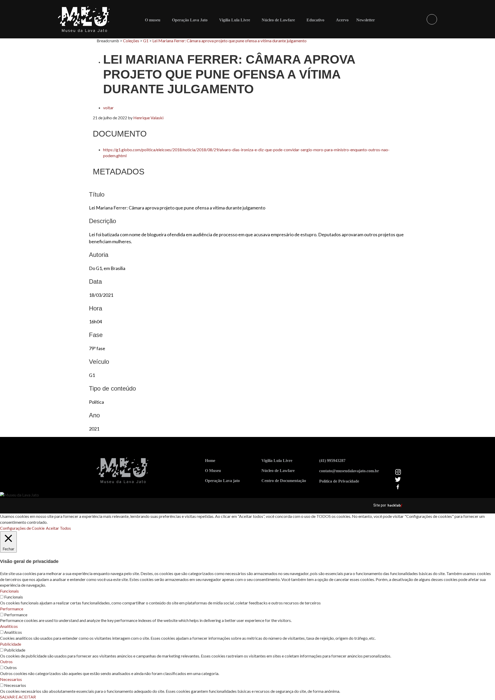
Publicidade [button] (10, 644)
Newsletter (365, 20)
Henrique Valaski (148, 117)
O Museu (213, 470)
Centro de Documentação (283, 480)
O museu (152, 20)
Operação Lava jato (222, 480)
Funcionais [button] (9, 590)
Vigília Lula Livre (234, 20)
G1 (145, 40)
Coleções (131, 40)
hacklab (394, 505)
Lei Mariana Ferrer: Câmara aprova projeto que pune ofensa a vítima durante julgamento (229, 40)
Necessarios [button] (11, 679)
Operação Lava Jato (190, 20)
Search (432, 19)
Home (210, 460)
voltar (108, 107)
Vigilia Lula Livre (276, 460)
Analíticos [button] (9, 626)
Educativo (315, 20)
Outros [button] (6, 661)
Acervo (342, 20)
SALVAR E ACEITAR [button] (18, 696)
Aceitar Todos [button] (58, 528)
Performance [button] (11, 608)
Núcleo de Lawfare (278, 20)
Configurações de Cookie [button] (22, 528)
